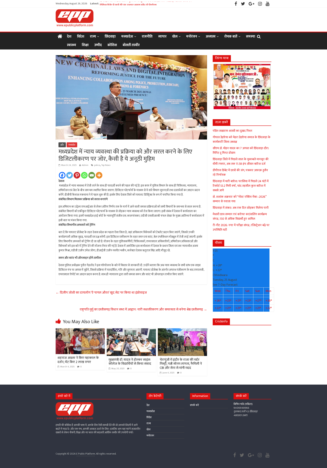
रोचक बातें (230, 36)
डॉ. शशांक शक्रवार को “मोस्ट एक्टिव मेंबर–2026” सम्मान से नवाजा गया (239, 199)
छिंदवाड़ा (110, 36)
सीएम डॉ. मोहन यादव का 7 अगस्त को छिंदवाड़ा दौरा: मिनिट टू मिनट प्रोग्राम (241, 150)
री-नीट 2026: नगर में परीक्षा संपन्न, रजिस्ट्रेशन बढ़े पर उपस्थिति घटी (241, 227)
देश (69, 36)
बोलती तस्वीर (131, 45)
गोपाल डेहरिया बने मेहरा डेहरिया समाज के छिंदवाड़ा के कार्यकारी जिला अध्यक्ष (241, 139)
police (97, 165)
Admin (85, 165)
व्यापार (162, 36)
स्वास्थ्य (71, 45)
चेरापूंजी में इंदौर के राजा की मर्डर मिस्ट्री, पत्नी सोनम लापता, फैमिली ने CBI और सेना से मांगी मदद (181, 364)
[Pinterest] (77, 175)
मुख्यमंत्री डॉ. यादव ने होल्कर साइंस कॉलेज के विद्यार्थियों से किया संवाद (130, 362)
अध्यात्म (211, 36)
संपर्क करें (194, 405)
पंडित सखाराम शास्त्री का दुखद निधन (232, 130)
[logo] (74, 404)
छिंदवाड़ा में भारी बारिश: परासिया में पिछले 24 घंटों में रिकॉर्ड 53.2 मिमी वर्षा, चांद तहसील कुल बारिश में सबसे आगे (241, 186)
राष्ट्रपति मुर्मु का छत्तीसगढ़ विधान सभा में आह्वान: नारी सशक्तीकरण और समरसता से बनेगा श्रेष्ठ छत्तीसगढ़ (143, 309)
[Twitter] (69, 175)
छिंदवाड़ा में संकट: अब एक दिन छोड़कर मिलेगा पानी (241, 207)
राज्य (93, 36)
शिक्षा (85, 45)
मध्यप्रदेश (127, 36)
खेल (175, 36)
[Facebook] (62, 175)
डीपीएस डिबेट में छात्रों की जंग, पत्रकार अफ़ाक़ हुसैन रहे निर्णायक (240, 172)
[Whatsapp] (84, 175)
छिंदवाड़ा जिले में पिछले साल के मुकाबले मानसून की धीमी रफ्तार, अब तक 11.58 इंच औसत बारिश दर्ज (146, 3)
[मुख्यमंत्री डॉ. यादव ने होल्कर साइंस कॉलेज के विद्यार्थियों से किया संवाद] (131, 330)
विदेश (80, 36)
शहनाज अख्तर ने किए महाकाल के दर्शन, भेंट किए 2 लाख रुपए (78, 360)
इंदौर (62, 145)
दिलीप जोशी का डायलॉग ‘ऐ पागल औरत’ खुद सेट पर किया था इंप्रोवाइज (101, 293)
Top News (105, 165)
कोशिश (112, 45)
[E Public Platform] (60, 36)
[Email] (91, 175)
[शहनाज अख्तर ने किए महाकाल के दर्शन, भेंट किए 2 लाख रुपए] (80, 330)
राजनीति (147, 36)
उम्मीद (98, 45)
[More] (99, 175)
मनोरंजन (191, 36)
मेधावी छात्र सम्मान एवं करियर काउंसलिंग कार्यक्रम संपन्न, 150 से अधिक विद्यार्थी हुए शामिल (240, 216)
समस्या (250, 36)
